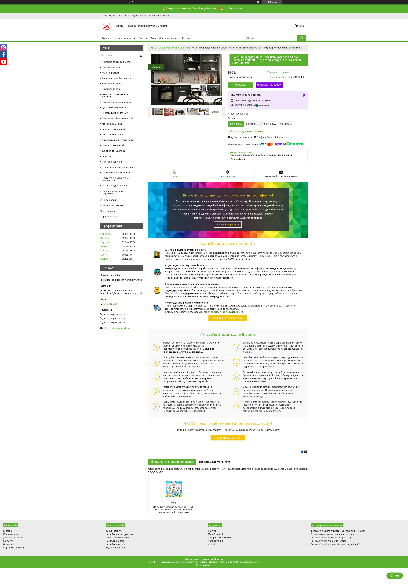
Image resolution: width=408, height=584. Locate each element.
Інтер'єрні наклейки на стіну (116, 78)
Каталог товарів (123, 38)
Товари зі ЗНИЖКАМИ (219, 537)
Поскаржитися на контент (222, 562)
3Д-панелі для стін (116, 547)
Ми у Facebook (215, 534)
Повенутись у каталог (228, 437)
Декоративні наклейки (117, 537)
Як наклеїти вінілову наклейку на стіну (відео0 (335, 544)
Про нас (143, 38)
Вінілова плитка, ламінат (115, 113)
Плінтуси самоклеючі (113, 145)
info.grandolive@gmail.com (117, 328)
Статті (211, 544)
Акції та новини (108, 200)
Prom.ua (219, 559)
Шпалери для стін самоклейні (117, 167)
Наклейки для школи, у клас (116, 62)
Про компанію (10, 534)
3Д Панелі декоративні (114, 107)
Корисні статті (108, 216)
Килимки (106, 156)
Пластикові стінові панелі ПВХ (117, 118)
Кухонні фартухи (111, 72)
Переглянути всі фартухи (228, 318)
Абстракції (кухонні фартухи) (174, 47)
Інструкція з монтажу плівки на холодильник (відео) (338, 531)
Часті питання (107, 211)
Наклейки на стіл (111, 89)
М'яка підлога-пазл (112, 123)
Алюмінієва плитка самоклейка (118, 140)
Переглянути (236, 8)
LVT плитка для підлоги (114, 185)
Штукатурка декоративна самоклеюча (115, 179)
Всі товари (106, 55)
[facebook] (302, 452)
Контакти (187, 38)
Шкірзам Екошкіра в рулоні (116, 172)
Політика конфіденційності (247, 562)
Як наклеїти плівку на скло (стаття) (329, 541)
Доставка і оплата (169, 38)
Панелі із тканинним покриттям (112, 192)
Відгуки (212, 531)
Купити (242, 85)
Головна (106, 38)
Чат (397, 575)
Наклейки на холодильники (116, 102)
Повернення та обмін (112, 205)
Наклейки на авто (111, 67)
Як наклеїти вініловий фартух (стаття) (331, 537)
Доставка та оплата (13, 537)
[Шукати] (301, 38)
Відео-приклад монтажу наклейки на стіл (332, 534)
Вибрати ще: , (245, 131)
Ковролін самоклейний (114, 129)
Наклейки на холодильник (119, 534)
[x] (305, 452)
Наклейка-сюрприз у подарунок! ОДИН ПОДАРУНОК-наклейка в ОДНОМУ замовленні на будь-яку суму (173, 509)
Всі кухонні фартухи (228, 224)
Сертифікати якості (13, 547)
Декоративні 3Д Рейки (113, 151)
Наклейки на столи (115, 544)
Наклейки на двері (111, 83)
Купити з (265, 85)
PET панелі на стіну (112, 134)
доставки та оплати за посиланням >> (221, 312)
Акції (153, 38)
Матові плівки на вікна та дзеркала (115, 95)
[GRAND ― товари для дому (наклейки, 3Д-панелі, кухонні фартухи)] (107, 26)
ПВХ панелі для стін (112, 161)
